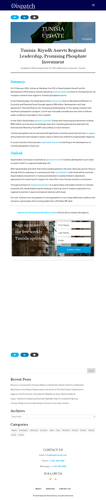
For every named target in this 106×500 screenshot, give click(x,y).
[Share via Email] (34, 17)
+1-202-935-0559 (56, 460)
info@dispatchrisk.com (56, 455)
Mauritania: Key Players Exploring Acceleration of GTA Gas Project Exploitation (47, 389)
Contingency (23, 430)
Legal (52, 430)
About (38, 489)
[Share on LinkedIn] (24, 17)
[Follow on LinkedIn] (56, 479)
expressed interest (50, 142)
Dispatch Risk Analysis (33, 68)
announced (57, 101)
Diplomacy (62, 68)
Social (14, 435)
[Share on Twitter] (15, 17)
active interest (53, 159)
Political (83, 430)
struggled (90, 133)
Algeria (14, 430)
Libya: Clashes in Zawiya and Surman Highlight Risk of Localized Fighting (44, 398)
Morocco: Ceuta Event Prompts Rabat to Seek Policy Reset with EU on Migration (47, 385)
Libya (58, 430)
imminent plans (59, 91)
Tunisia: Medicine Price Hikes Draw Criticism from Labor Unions (40, 403)
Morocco (75, 430)
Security (91, 430)
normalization (61, 172)
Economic (73, 68)
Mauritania (66, 430)
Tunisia (81, 68)
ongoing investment (39, 185)
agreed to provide (43, 120)
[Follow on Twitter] (50, 479)
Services (50, 489)
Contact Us (65, 489)
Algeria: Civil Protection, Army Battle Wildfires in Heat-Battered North (43, 394)
